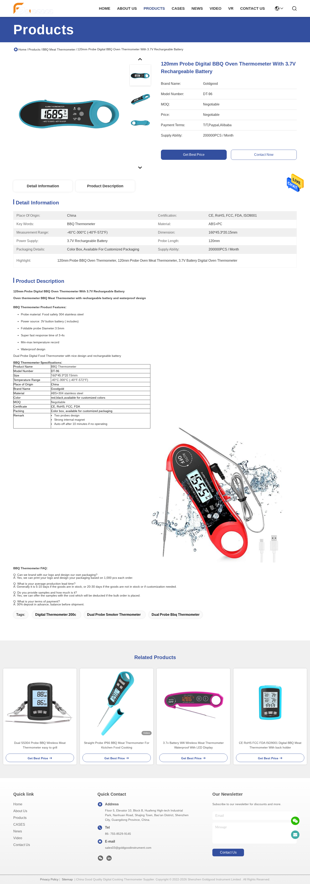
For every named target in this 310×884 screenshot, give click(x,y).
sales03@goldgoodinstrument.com (128, 847)
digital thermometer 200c (55, 614)
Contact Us (21, 845)
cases (178, 8)
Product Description (105, 186)
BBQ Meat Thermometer (58, 49)
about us (127, 8)
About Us (20, 811)
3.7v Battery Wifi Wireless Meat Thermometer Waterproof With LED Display (193, 745)
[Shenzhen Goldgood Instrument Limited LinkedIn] (109, 859)
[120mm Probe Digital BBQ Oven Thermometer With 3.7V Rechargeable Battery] (69, 113)
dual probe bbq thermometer (175, 614)
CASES (19, 824)
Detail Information (43, 186)
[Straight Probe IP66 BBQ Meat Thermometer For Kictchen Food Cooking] (116, 702)
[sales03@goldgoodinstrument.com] (295, 835)
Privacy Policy (49, 879)
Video (17, 838)
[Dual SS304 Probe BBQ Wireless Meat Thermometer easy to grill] (40, 702)
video (215, 8)
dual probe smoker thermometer (114, 614)
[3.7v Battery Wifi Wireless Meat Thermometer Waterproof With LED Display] (193, 702)
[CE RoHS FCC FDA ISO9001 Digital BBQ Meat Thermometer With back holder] (270, 702)
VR (230, 8)
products (154, 8)
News (17, 831)
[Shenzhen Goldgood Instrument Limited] (33, 8)
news (197, 8)
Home (104, 8)
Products (34, 49)
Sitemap (67, 879)
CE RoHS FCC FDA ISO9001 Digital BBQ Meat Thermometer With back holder (270, 745)
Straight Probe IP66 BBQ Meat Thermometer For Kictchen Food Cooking (116, 745)
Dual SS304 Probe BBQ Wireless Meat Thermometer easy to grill (40, 745)
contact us (252, 8)
